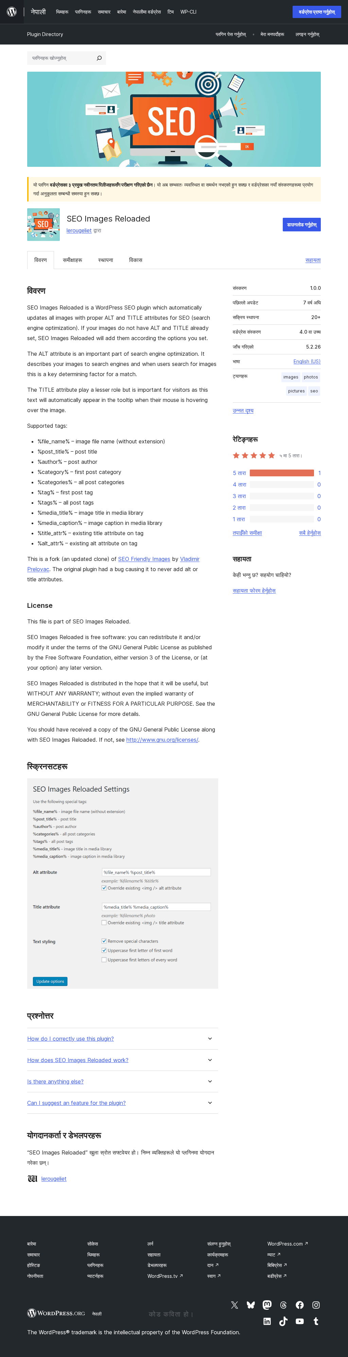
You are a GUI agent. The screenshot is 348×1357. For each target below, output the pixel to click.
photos (311, 377)
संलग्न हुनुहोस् (218, 1244)
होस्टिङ (33, 1265)
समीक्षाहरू (72, 260)
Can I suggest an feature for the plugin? (76, 1103)
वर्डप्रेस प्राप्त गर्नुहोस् (317, 12)
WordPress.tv (165, 1276)
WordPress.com (288, 1244)
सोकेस (92, 1244)
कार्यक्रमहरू (217, 1254)
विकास (135, 260)
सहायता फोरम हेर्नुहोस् (254, 590)
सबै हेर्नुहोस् (310, 532)
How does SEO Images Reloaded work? (77, 1060)
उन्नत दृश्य (243, 410)
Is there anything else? (55, 1081)
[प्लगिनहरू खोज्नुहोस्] (99, 58)
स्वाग (214, 1276)
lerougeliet (79, 230)
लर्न (150, 1244)
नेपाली (97, 1314)
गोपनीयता (35, 1276)
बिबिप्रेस (277, 1265)
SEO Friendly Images (144, 559)
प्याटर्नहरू (95, 1276)
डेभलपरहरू (157, 1265)
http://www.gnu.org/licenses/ (162, 739)
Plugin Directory (45, 34)
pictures (296, 390)
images (290, 377)
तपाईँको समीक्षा (247, 532)
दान (213, 1265)
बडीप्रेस (277, 1276)
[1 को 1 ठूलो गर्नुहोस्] (209, 787)
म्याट (274, 1254)
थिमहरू (93, 1254)
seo (314, 390)
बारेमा (31, 1244)
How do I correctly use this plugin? (70, 1039)
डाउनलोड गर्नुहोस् (301, 224)
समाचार (33, 1254)
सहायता (313, 260)
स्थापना (105, 260)
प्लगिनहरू (95, 1265)
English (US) (307, 361)
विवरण (40, 260)
